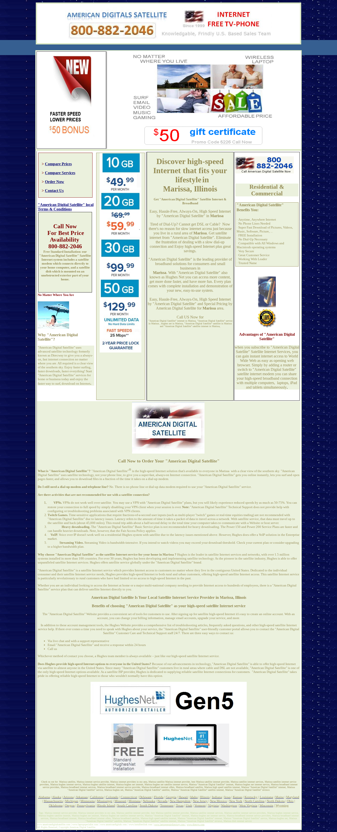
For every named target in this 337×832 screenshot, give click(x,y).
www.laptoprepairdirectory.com (170, 824)
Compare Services (60, 173)
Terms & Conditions (55, 209)
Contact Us (54, 190)
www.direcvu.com (196, 824)
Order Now (54, 182)
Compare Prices (58, 164)
